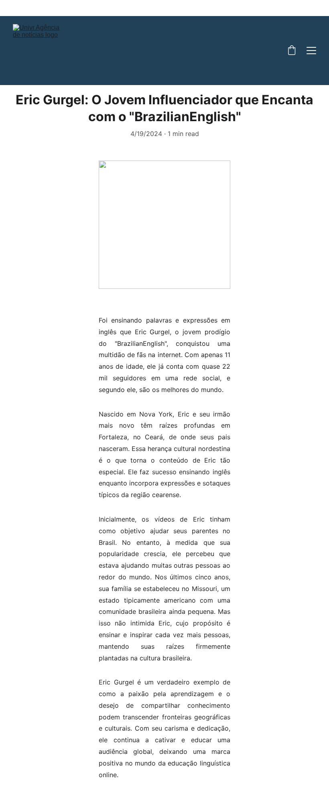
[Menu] (311, 50)
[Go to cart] (291, 51)
